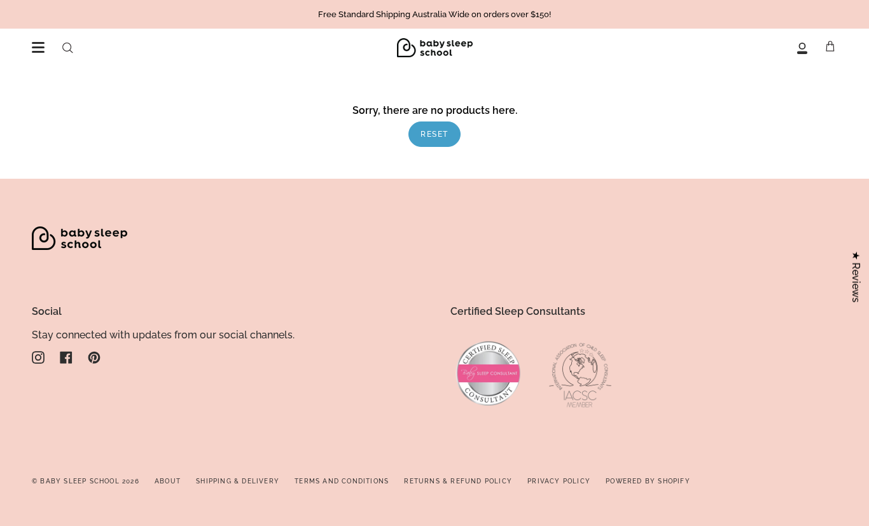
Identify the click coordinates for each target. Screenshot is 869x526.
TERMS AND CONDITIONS (342, 481)
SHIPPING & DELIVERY (237, 481)
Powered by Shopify (648, 481)
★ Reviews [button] (856, 276)
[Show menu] (38, 47)
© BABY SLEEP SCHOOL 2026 (85, 481)
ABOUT (168, 481)
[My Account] (802, 48)
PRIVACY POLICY (558, 481)
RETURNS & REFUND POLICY (458, 481)
